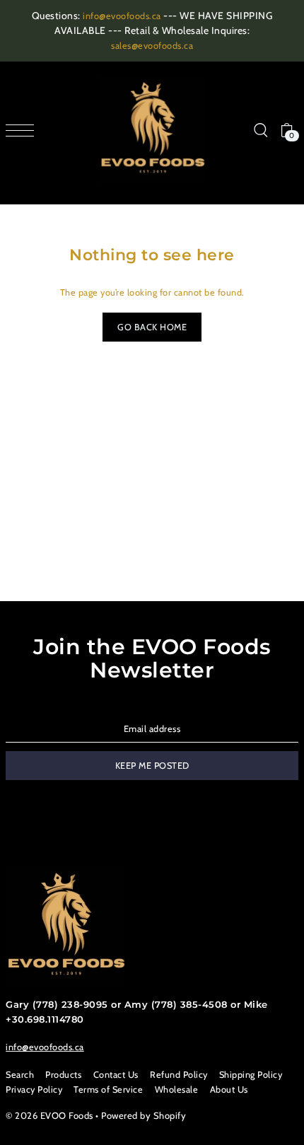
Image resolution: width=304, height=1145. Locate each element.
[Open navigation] (23, 130)
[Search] (260, 130)
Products (63, 1074)
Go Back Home (152, 327)
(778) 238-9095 (70, 1004)
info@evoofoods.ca (122, 16)
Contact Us (116, 1074)
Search (20, 1074)
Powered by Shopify (143, 1115)
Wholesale (177, 1089)
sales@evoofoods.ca (152, 45)
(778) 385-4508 (189, 1004)
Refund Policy (179, 1074)
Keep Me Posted (152, 765)
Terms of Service (108, 1089)
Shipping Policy (251, 1074)
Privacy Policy (34, 1089)
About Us (229, 1089)
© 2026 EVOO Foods (49, 1115)
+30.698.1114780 (45, 1019)
